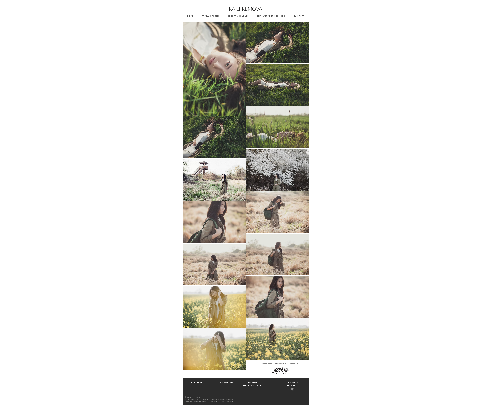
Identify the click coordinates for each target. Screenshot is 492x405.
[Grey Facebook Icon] (288, 389)
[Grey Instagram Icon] (293, 389)
